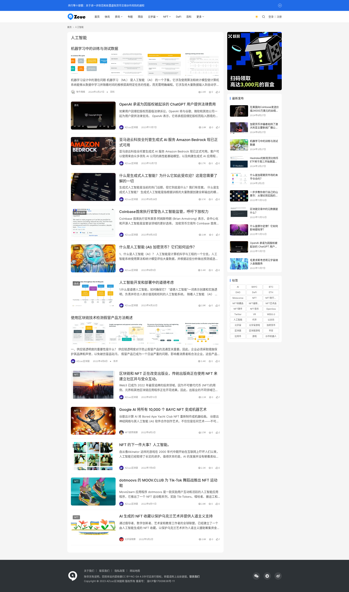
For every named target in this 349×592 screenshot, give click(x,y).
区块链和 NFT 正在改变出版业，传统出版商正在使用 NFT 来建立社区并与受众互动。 (168, 376)
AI (238, 286)
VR (254, 314)
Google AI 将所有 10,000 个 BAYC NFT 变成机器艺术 (163, 409)
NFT (165, 16)
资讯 (117, 16)
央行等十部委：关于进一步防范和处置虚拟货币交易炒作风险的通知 (105, 5)
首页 (97, 16)
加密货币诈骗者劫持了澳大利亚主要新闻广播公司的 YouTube (264, 127)
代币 (254, 319)
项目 (140, 16)
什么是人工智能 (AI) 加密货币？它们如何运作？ (157, 247)
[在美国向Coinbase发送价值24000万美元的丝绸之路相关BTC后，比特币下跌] (239, 111)
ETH (271, 292)
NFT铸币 (238, 308)
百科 (188, 16)
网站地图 (135, 570)
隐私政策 (120, 570)
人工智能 (238, 319)
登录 (271, 16)
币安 (271, 330)
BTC (271, 286)
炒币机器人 (271, 336)
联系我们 (104, 570)
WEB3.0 (271, 314)
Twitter (237, 314)
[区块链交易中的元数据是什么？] (239, 213)
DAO (238, 292)
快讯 (107, 16)
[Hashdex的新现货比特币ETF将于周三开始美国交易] (239, 162)
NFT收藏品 (237, 303)
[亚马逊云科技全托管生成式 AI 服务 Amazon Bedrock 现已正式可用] (93, 151)
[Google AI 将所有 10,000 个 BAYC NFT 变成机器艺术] (93, 421)
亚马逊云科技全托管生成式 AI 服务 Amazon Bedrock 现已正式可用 (168, 142)
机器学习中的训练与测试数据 (94, 49)
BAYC (254, 286)
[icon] (256, 576)
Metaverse (237, 298)
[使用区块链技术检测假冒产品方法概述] (145, 333)
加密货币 (271, 325)
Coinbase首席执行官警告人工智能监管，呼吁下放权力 (163, 212)
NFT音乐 (254, 308)
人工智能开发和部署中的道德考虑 (146, 282)
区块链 (238, 330)
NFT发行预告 (271, 298)
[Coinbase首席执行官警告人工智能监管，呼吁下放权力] (93, 223)
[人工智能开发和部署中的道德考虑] (93, 294)
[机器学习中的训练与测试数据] (145, 64)
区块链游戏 (254, 330)
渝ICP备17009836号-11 (161, 581)
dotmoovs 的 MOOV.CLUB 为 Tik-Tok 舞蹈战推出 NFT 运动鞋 (168, 483)
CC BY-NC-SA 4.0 (133, 576)
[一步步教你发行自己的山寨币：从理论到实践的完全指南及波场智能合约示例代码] (239, 196)
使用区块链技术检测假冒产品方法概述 (102, 318)
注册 (279, 16)
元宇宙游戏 (254, 325)
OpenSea (271, 308)
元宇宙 (152, 16)
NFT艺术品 (271, 303)
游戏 (254, 336)
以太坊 (271, 319)
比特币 (238, 336)
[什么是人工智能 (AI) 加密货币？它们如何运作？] (93, 258)
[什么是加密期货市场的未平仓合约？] (239, 179)
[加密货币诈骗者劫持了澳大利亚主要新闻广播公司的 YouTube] (239, 128)
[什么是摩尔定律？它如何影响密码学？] (239, 230)
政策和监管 (79, 212)
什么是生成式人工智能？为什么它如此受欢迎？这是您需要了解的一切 (168, 178)
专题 (130, 16)
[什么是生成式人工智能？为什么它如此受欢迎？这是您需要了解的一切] (93, 187)
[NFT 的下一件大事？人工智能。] (93, 456)
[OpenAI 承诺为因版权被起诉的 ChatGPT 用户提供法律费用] (93, 116)
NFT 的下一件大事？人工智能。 (145, 445)
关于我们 (89, 570)
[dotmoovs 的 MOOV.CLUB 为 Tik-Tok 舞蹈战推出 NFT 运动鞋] (93, 492)
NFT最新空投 (255, 303)
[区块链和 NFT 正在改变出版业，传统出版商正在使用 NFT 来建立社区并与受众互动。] (93, 385)
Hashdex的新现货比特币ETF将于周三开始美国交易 (264, 161)
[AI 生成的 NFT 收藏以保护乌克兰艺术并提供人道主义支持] (93, 527)
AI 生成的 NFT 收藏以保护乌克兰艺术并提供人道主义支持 (166, 516)
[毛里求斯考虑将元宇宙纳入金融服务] (239, 264)
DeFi (178, 16)
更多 (199, 16)
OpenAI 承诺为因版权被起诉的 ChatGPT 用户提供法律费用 (167, 104)
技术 (115, 361)
